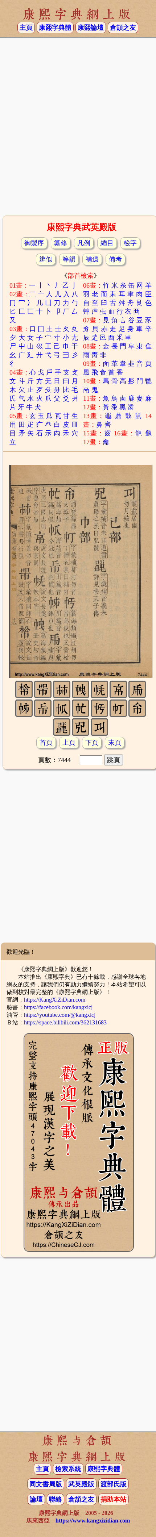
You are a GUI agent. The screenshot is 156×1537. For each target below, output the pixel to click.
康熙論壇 (91, 27)
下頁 (91, 742)
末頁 (114, 742)
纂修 (60, 243)
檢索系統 (68, 1469)
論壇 (36, 1499)
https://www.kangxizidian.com (93, 1520)
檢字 (130, 243)
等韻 (68, 259)
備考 (115, 259)
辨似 (45, 259)
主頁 (26, 27)
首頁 (46, 742)
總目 (107, 243)
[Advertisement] (78, 129)
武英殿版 (81, 1484)
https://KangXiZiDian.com (54, 1000)
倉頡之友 (123, 27)
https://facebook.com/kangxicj (58, 1007)
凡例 (83, 243)
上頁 (68, 742)
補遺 (92, 259)
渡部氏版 (113, 1484)
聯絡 (55, 1499)
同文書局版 (45, 1484)
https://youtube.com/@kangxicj (59, 1015)
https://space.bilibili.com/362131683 (65, 1022)
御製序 (34, 243)
